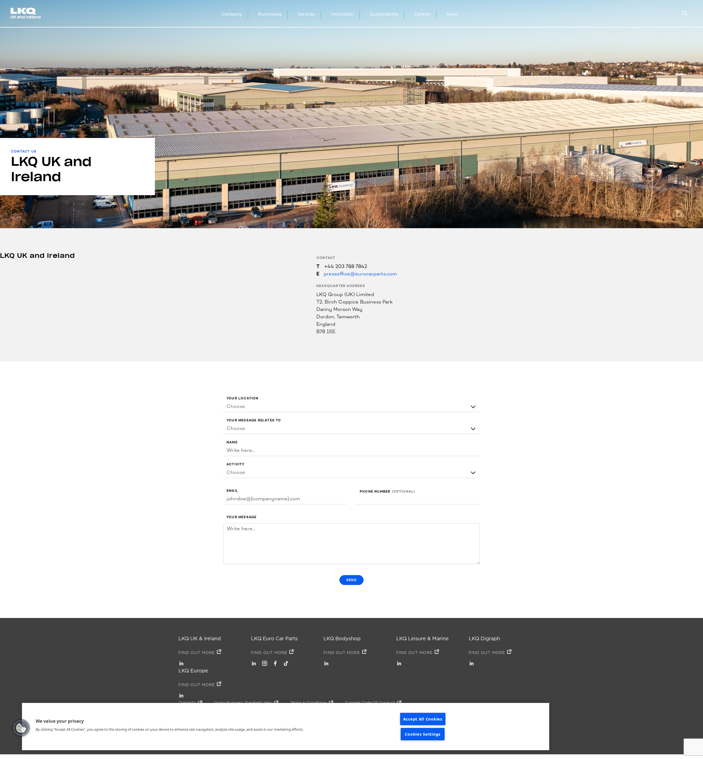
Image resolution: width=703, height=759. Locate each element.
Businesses (270, 14)
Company (231, 14)
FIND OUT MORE (196, 652)
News (453, 14)
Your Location (243, 398)
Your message (241, 517)
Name (232, 442)
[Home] (26, 14)
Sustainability (384, 14)
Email (232, 491)
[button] (21, 728)
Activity (236, 464)
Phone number (375, 491)
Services (306, 14)
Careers (422, 14)
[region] (285, 726)
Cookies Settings (422, 734)
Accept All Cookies (422, 719)
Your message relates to (254, 420)
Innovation (342, 14)
